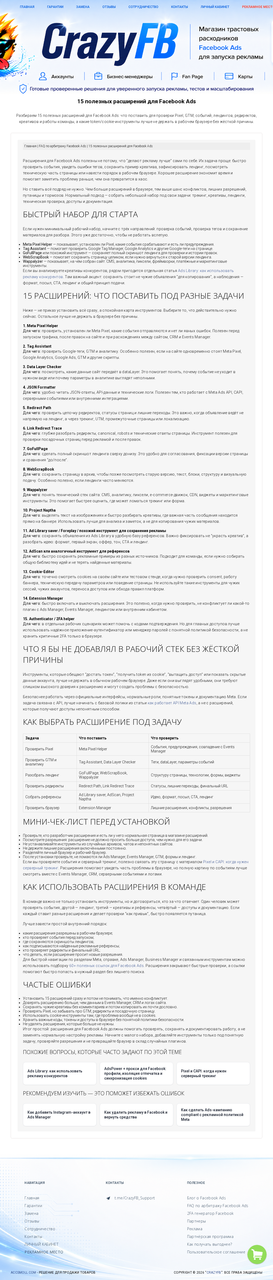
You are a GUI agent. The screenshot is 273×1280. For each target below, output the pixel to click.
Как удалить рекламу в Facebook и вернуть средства (135, 1114)
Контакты (179, 7)
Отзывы (109, 7)
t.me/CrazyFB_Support (134, 1197)
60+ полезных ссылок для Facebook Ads (106, 966)
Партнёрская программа (210, 1236)
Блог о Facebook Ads (206, 1197)
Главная (27, 7)
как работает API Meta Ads (172, 703)
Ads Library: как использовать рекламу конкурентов (54, 1073)
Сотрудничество (143, 7)
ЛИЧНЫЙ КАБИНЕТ (215, 7)
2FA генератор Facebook (210, 1213)
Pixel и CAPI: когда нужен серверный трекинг (203, 1073)
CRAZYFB (214, 1272)
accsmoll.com (23, 1272)
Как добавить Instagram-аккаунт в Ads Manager (58, 1114)
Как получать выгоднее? (209, 1244)
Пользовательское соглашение (216, 1251)
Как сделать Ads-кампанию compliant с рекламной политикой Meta (212, 1115)
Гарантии (55, 7)
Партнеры (196, 1221)
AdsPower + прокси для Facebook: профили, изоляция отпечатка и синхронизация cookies (135, 1073)
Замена (83, 7)
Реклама (194, 1228)
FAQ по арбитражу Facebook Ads (217, 1205)
